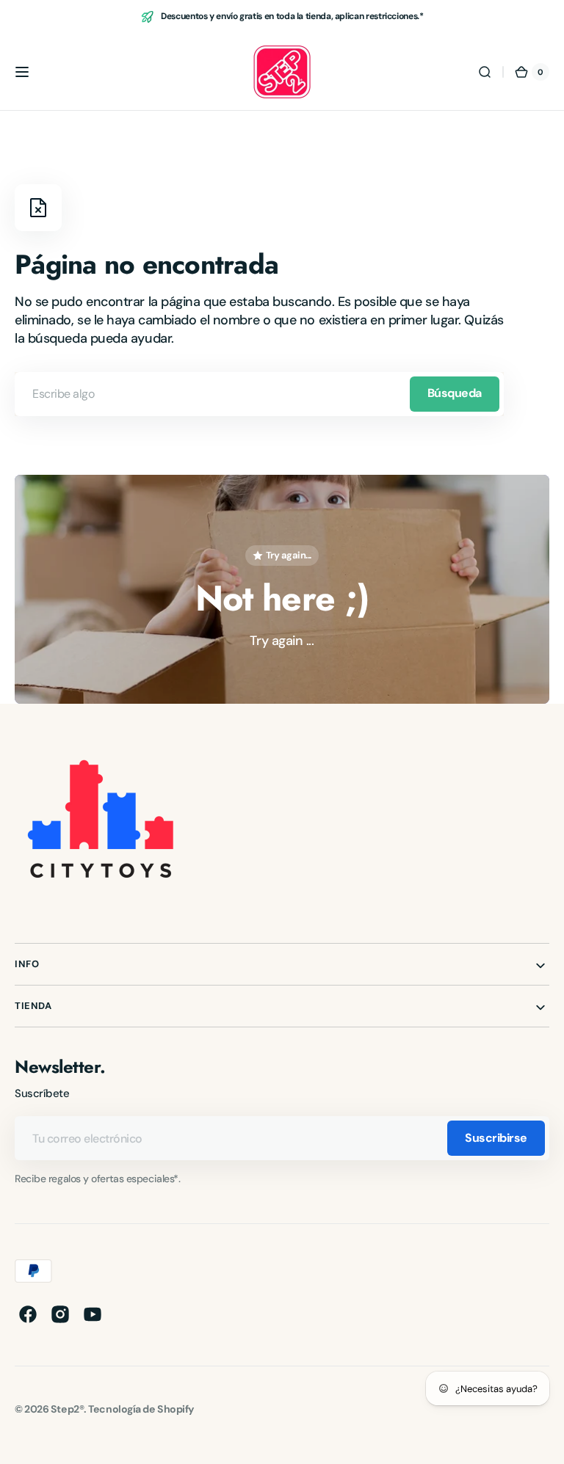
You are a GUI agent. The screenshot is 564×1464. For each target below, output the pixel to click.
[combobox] (259, 394)
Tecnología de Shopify (141, 1409)
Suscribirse (496, 1138)
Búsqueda (454, 393)
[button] (22, 72)
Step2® (67, 1409)
